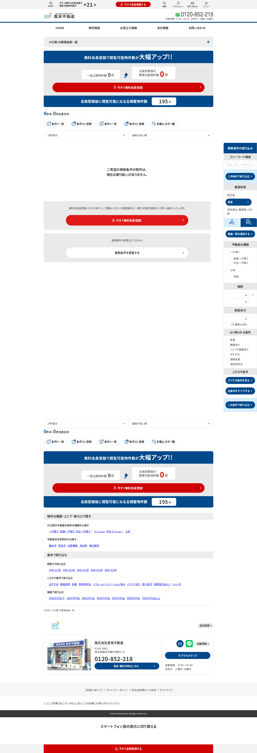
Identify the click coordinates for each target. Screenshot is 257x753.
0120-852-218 (114, 659)
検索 (164, 6)
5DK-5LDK (111, 570)
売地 (236, 276)
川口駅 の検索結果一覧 (63, 42)
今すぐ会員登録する (135, 4)
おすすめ (235, 354)
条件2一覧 (110, 124)
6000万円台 (133, 598)
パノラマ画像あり (239, 349)
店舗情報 (202, 643)
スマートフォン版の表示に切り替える (128, 726)
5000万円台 (118, 598)
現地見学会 (236, 364)
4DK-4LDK (97, 570)
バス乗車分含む (238, 324)
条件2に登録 (136, 124)
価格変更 (235, 359)
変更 (230, 202)
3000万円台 (88, 598)
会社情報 (162, 28)
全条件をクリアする (239, 390)
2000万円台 (73, 598)
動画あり (235, 344)
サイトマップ (166, 690)
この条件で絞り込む (239, 176)
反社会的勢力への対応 (144, 690)
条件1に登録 (84, 124)
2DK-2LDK (69, 570)
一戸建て (235, 252)
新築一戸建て (241, 258)
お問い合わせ (192, 6)
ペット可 (176, 584)
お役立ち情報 (128, 28)
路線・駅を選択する (239, 233)
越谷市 (52, 545)
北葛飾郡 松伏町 (77, 545)
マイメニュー (178, 6)
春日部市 (94, 545)
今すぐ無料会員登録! (130, 87)
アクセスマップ (189, 655)
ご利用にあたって (93, 690)
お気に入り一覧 (166, 124)
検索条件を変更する (127, 253)
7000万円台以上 (151, 598)
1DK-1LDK (55, 570)
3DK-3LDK (83, 570)
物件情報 (94, 28)
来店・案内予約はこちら (126, 666)
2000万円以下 (57, 598)
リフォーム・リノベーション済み (109, 584)
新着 (232, 339)
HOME (50, 6)
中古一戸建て (241, 263)
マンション (99, 531)
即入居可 (147, 584)
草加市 (62, 545)
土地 (232, 270)
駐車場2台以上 (162, 584)
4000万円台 (103, 598)
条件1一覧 (58, 124)
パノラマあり (134, 584)
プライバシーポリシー (117, 690)
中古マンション (114, 531)
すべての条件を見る (238, 380)
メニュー (206, 6)
